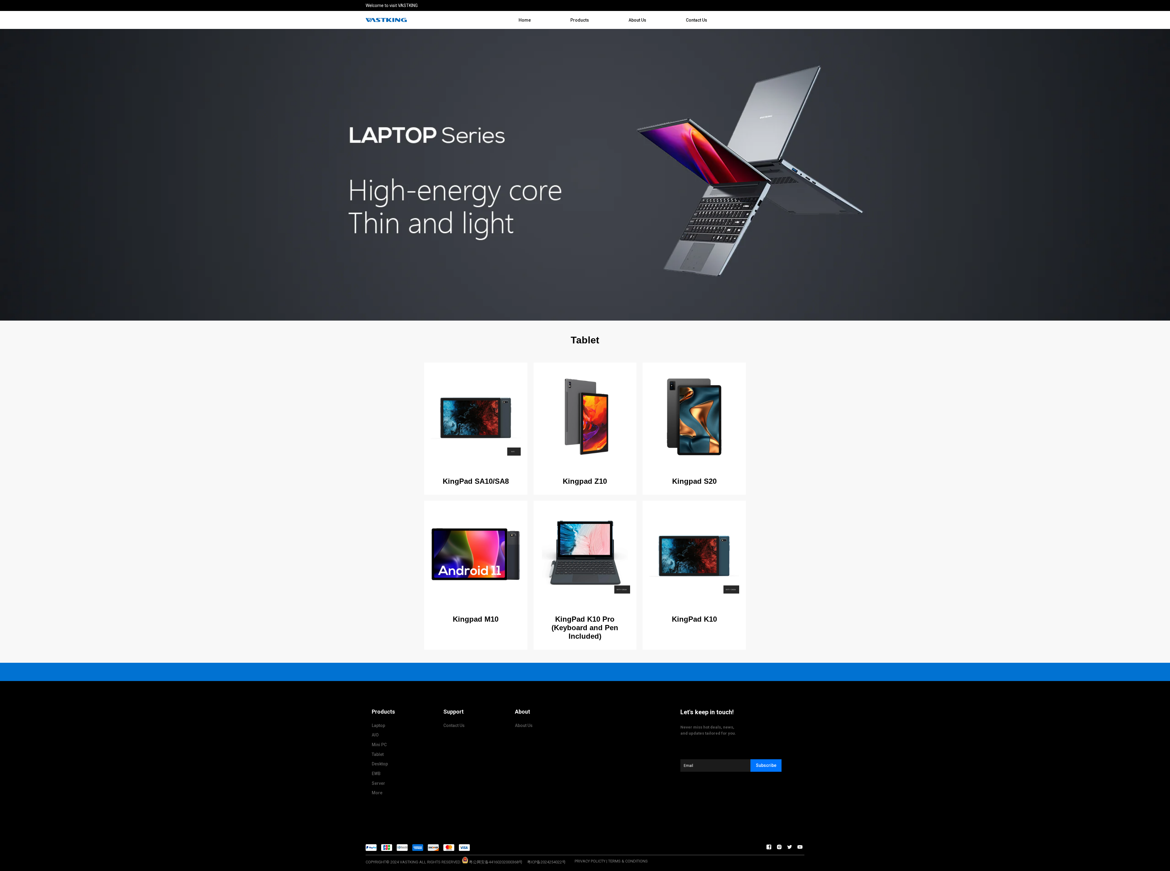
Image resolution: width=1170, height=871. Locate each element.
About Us (637, 20)
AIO (375, 734)
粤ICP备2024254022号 (546, 862)
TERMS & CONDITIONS (628, 861)
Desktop (380, 763)
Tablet (378, 754)
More (377, 792)
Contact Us (696, 20)
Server (378, 783)
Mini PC (379, 744)
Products (579, 20)
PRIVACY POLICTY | (591, 861)
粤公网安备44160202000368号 (496, 862)
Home (525, 20)
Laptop (378, 725)
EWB (376, 773)
